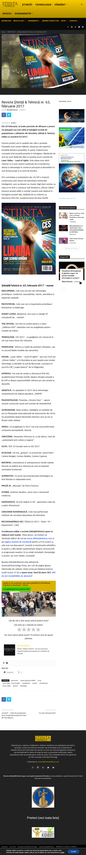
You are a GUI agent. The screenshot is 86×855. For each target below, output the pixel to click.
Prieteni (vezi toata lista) (43, 818)
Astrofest (4, 847)
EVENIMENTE (33, 21)
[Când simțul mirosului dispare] (63, 241)
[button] (81, 4)
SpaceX (15, 686)
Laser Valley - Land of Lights (11, 683)
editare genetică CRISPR (27, 680)
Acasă (3, 32)
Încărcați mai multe (71, 248)
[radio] (19, 629)
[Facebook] (68, 27)
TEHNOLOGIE (43, 4)
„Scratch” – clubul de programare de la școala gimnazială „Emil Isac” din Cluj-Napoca (14, 715)
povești (34, 683)
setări (62, 853)
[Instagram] (71, 27)
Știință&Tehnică (12, 110)
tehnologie (23, 686)
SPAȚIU (7, 13)
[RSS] (75, 27)
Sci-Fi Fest (13, 847)
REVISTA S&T (18, 21)
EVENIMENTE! (23, 13)
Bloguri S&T (64, 257)
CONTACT (73, 21)
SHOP (63, 21)
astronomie (14, 680)
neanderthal (26, 683)
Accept (73, 851)
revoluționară (43, 683)
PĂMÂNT (60, 4)
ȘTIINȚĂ (27, 4)
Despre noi (6, 21)
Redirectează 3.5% (50, 21)
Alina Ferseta (67, 281)
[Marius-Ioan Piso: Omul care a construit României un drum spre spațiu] (63, 215)
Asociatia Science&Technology (27, 847)
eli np (39, 680)
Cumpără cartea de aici (67, 198)
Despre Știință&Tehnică (46, 847)
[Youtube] (82, 27)
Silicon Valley (7, 686)
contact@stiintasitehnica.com (48, 762)
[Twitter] (79, 27)
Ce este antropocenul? (47, 713)
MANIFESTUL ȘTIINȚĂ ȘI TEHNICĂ (66, 847)
